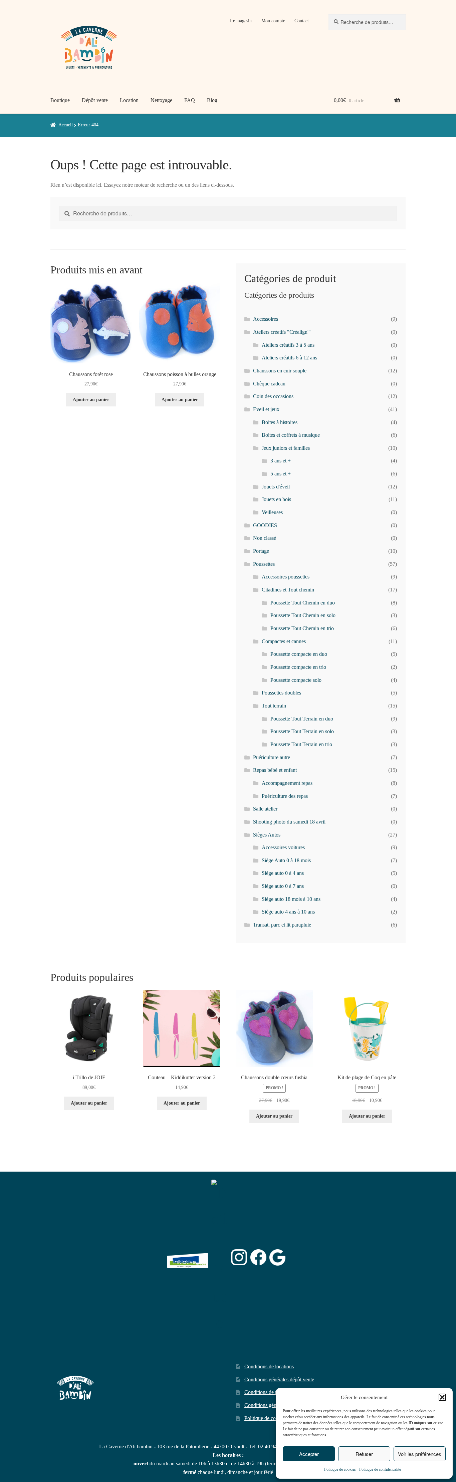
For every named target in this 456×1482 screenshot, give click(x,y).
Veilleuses (272, 512)
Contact (301, 20)
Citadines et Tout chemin (288, 589)
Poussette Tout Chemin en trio (302, 628)
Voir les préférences (419, 1453)
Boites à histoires (279, 422)
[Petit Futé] (219, 1257)
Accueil (65, 124)
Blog (212, 100)
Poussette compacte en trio (298, 667)
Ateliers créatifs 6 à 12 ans (289, 357)
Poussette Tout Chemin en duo (302, 602)
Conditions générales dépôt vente (279, 1379)
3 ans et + (280, 460)
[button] (442, 1397)
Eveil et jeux (266, 409)
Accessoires (265, 319)
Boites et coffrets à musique (291, 435)
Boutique (60, 100)
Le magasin (241, 20)
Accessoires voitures (283, 847)
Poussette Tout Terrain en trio (301, 744)
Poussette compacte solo (295, 680)
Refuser (364, 1453)
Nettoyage (161, 100)
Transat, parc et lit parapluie (282, 925)
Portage (261, 551)
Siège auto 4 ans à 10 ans (288, 912)
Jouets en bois (276, 499)
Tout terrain (274, 705)
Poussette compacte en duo (298, 654)
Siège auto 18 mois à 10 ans (291, 899)
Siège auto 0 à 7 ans (283, 886)
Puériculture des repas (285, 796)
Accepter (309, 1453)
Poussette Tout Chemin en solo (302, 615)
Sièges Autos (266, 835)
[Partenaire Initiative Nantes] (187, 1257)
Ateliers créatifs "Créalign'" (282, 332)
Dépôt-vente (95, 100)
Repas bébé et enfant (275, 770)
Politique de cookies (340, 1469)
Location (129, 100)
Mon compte (273, 20)
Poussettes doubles (281, 692)
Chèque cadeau (269, 383)
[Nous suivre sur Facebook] (258, 1257)
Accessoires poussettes (285, 576)
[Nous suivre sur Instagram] (239, 1257)
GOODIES (265, 525)
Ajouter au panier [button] (91, 399)
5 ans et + (280, 473)
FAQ (189, 100)
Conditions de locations (269, 1366)
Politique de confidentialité (380, 1469)
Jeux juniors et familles (286, 448)
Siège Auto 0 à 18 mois (286, 860)
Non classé (264, 538)
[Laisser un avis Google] (277, 1257)
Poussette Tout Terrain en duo (301, 718)
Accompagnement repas (287, 783)
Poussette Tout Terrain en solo (302, 731)
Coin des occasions (273, 396)
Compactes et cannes (284, 641)
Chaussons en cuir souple (279, 370)
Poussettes (264, 564)
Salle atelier (265, 809)
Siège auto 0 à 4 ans (283, 873)
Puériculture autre (271, 757)
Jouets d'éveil (276, 486)
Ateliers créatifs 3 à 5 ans (288, 345)
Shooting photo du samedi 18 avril (289, 822)
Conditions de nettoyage (269, 1392)
